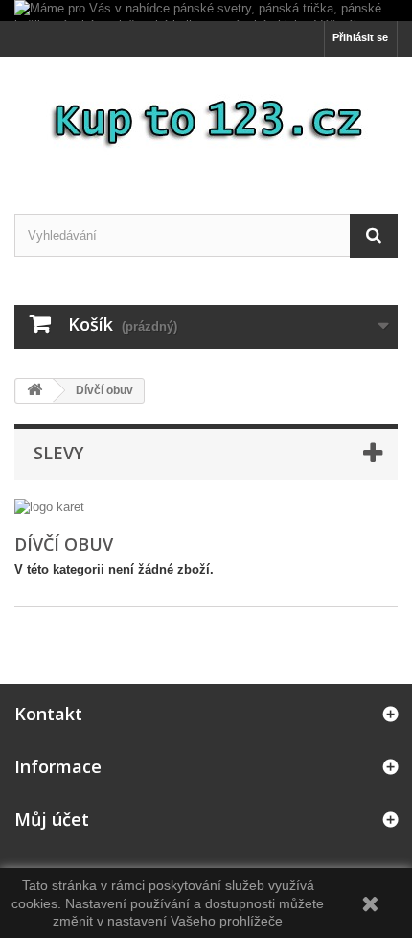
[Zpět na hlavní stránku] (34, 391)
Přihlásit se (360, 37)
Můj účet (51, 819)
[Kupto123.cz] (206, 118)
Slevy (58, 452)
